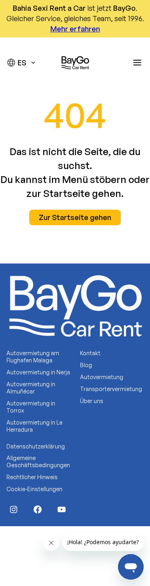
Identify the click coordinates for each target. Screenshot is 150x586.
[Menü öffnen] (137, 62)
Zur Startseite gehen (75, 217)
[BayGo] (75, 62)
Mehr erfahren (75, 28)
